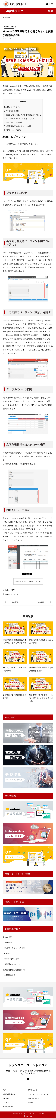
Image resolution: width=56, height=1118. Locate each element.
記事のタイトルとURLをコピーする (28, 581)
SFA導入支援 (32, 1090)
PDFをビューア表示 (12, 130)
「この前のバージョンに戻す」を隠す (19, 119)
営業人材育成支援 (9, 1094)
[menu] (46, 4)
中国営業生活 (9, 975)
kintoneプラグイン (11, 594)
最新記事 (6, 17)
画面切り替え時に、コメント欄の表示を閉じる (22, 115)
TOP (4, 1090)
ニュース (6, 1103)
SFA (6, 942)
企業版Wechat (10, 964)
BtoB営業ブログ (33, 1098)
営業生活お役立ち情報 (12, 970)
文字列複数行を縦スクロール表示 (17, 126)
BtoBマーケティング (12, 948)
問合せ (30, 1103)
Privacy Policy (8, 1107)
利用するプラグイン (12, 107)
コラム (5, 937)
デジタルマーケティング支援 (38, 1094)
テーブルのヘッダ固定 (13, 122)
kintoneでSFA (9, 26)
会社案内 (6, 1098)
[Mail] (28, 1079)
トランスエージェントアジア (28, 1065)
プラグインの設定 (11, 111)
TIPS (5, 953)
